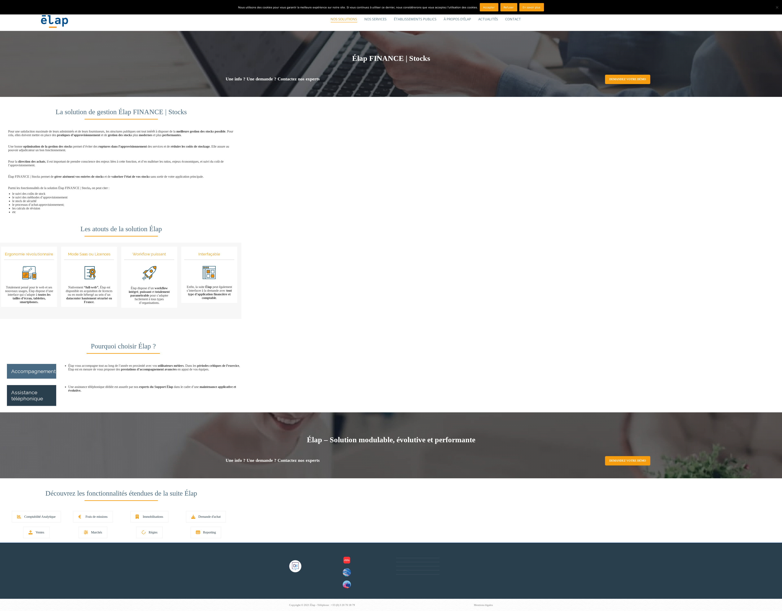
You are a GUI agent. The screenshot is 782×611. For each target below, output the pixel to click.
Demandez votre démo (627, 79)
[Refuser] (777, 7)
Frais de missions (97, 516)
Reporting (209, 532)
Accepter (489, 7)
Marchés (96, 532)
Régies (153, 532)
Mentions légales (483, 605)
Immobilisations (153, 516)
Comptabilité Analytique (40, 516)
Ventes (40, 532)
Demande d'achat (209, 516)
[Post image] (347, 560)
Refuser (509, 7)
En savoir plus (531, 7)
